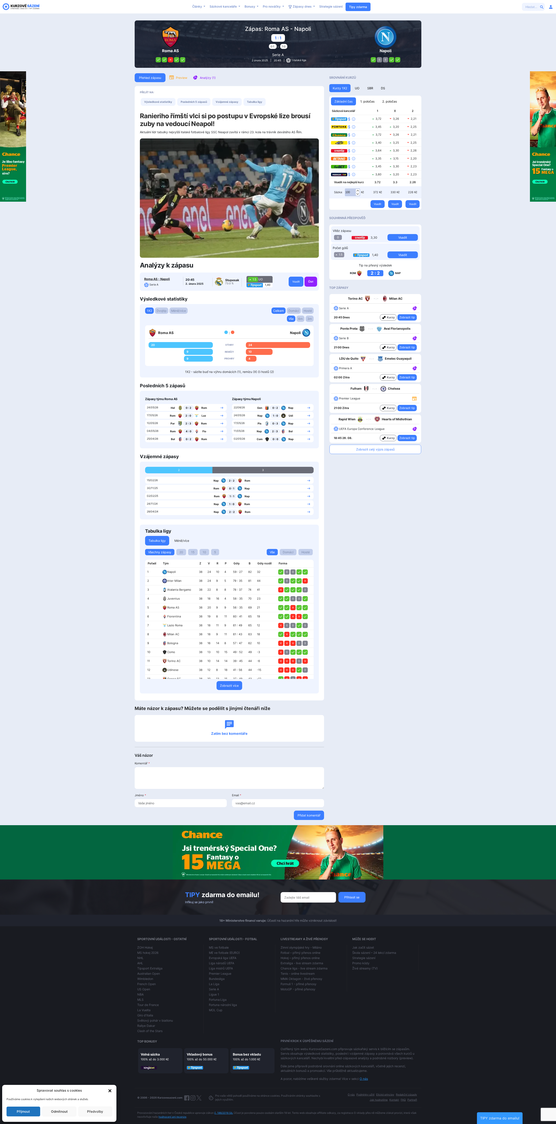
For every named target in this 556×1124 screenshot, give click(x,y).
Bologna (172, 643)
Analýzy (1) (208, 78)
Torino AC (173, 661)
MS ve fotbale (219, 947)
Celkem (278, 311)
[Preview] (414, 398)
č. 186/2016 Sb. (223, 1112)
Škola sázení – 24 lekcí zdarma (374, 952)
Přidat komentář (309, 815)
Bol (173, 439)
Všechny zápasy (159, 552)
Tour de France (148, 1005)
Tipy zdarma (358, 7)
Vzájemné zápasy (227, 101)
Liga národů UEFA (221, 963)
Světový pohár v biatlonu (155, 1020)
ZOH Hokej (145, 947)
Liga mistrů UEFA (221, 968)
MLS (140, 999)
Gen (259, 407)
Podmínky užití (365, 1094)
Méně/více (178, 311)
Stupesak (232, 280)
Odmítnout (59, 1111)
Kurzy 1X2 (340, 88)
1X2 (149, 311)
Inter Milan (174, 580)
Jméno (140, 795)
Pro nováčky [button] (272, 6)
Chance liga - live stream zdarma (304, 968)
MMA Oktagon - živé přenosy (301, 979)
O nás (364, 1079)
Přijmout (23, 1111)
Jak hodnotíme (379, 1099)
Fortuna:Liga (218, 999)
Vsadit (296, 281)
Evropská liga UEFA (222, 958)
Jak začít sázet (363, 947)
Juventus (173, 598)
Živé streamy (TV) (365, 968)
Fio (204, 431)
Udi (291, 415)
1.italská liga (298, 60)
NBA (140, 994)
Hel (173, 407)
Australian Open (148, 973)
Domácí (293, 311)
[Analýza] (415, 308)
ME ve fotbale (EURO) (224, 952)
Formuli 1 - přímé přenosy (298, 984)
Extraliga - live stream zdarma (302, 963)
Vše (291, 319)
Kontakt (394, 1099)
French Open (146, 984)
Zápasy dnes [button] (302, 6)
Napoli (171, 572)
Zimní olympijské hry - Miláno (301, 947)
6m (300, 319)
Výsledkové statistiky (158, 101)
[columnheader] (152, 563)
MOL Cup (215, 1010)
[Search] (542, 6)
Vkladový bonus (199, 1054)
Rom (204, 407)
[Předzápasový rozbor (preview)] (414, 398)
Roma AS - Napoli (157, 279)
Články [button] (197, 6)
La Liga (214, 984)
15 (193, 552)
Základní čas (343, 101)
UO (357, 88)
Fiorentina (174, 616)
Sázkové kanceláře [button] (224, 6)
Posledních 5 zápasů (194, 101)
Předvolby (95, 1111)
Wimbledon (145, 979)
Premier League (220, 973)
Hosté (308, 311)
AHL (140, 963)
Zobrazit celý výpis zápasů (375, 449)
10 (204, 552)
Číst (310, 281)
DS (383, 88)
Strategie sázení (331, 6)
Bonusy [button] (250, 6)
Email (236, 795)
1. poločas (367, 101)
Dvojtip (162, 311)
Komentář (142, 763)
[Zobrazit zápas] (222, 407)
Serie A (278, 55)
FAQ (403, 1099)
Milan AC (173, 634)
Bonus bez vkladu (247, 1054)
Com (260, 439)
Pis (259, 423)
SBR (370, 88)
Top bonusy (147, 1041)
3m (309, 319)
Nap (290, 407)
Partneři (412, 1099)
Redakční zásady (406, 1094)
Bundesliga (217, 979)
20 (181, 552)
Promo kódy (360, 963)
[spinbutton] (352, 192)
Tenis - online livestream (298, 973)
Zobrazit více (229, 685)
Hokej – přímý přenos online (300, 958)
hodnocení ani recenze (172, 1116)
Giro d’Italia (145, 1015)
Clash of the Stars (149, 1031)
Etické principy (385, 1094)
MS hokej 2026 (148, 952)
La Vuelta (144, 1010)
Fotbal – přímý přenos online (300, 952)
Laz (204, 415)
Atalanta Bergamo (179, 589)
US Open (143, 989)
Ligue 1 (214, 994)
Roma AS (173, 607)
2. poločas (389, 101)
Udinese (173, 670)
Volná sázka (150, 1054)
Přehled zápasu (150, 78)
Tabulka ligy (254, 101)
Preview (181, 78)
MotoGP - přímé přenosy (298, 989)
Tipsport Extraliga (149, 968)
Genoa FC (174, 678)
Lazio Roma (174, 625)
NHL (140, 958)
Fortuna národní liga (223, 1005)
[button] (110, 1090)
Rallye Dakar (146, 1026)
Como (171, 652)
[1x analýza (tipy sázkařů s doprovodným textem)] (414, 308)
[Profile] (550, 7)
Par (172, 423)
